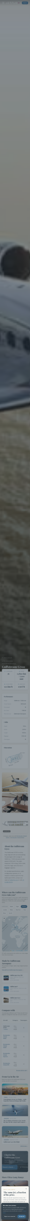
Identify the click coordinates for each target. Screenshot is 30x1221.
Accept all (21, 1216)
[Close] (15, 610)
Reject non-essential (9, 1216)
